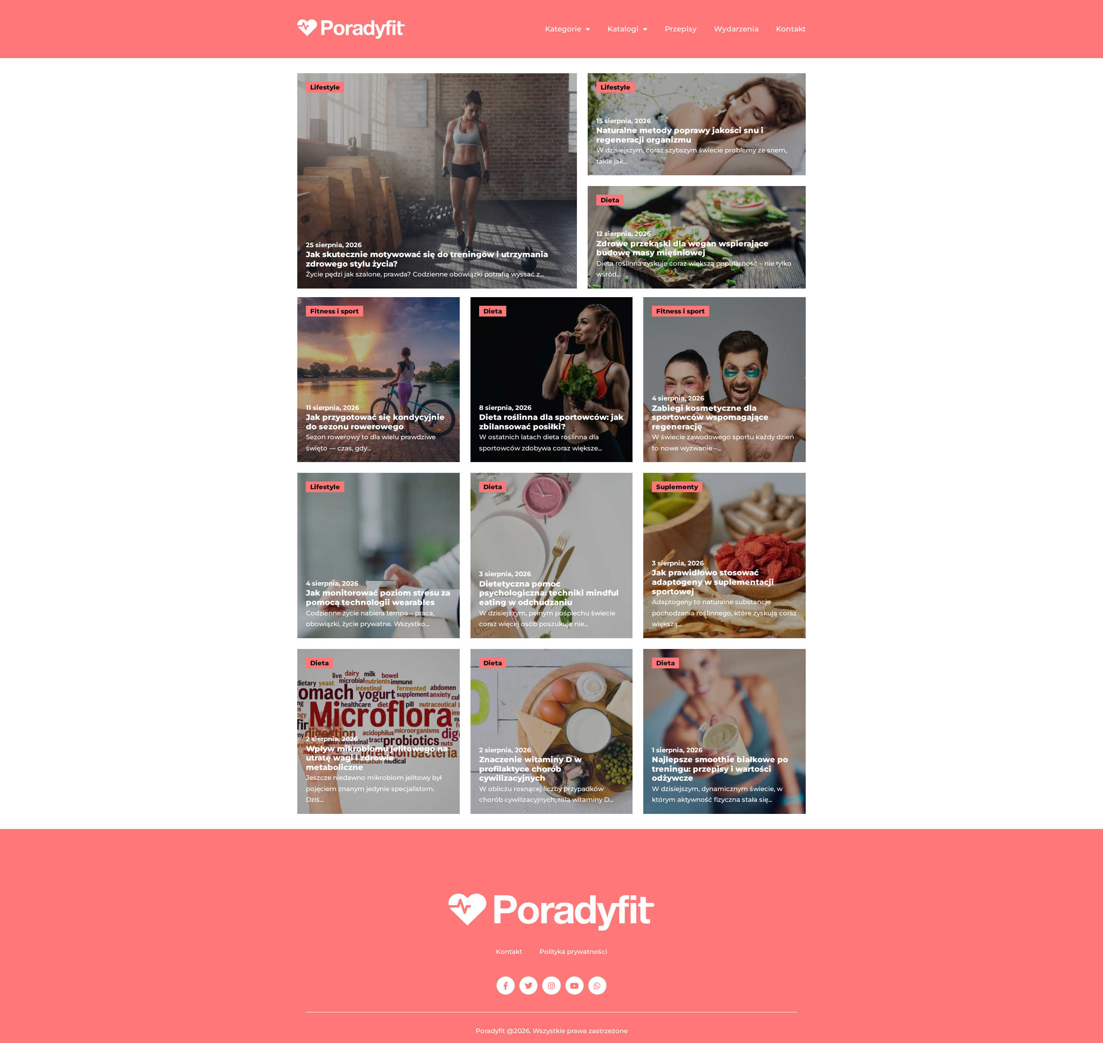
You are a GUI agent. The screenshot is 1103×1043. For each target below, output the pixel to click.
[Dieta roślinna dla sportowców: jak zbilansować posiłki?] (551, 379)
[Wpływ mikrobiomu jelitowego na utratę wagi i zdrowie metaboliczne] (378, 731)
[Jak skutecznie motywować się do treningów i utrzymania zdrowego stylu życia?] (437, 181)
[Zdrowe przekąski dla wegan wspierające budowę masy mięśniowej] (697, 237)
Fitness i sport (334, 311)
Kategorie (563, 29)
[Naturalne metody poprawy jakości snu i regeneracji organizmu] (697, 124)
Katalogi (623, 29)
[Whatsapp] (597, 985)
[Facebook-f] (505, 985)
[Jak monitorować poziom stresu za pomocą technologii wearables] (378, 555)
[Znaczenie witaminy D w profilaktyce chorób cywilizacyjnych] (551, 731)
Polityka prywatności (573, 952)
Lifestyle (325, 87)
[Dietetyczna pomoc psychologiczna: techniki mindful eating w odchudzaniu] (551, 555)
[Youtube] (574, 985)
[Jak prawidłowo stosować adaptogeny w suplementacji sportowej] (724, 555)
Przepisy (681, 29)
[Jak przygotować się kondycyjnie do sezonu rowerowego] (378, 379)
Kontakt (791, 29)
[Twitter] (528, 985)
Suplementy (677, 487)
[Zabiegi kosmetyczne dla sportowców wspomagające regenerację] (724, 379)
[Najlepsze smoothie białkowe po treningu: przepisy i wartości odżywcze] (724, 731)
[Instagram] (551, 985)
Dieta (610, 200)
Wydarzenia (736, 29)
